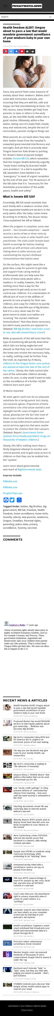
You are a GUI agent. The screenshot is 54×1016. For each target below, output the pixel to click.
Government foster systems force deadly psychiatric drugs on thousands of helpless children (26, 436)
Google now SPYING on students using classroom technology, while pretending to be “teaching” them (32, 854)
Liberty (17, 517)
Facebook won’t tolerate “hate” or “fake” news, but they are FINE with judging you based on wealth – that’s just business (31, 972)
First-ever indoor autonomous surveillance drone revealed (28, 942)
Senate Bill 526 (21, 158)
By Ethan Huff (29, 783)
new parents (29, 517)
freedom (31, 510)
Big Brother (35, 506)
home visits (41, 513)
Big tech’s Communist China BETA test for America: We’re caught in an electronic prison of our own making (31, 740)
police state (21, 524)
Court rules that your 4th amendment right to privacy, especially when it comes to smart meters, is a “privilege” (32, 898)
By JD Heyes (28, 860)
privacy (33, 524)
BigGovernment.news (29, 469)
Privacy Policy (27, 1010)
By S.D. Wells (29, 801)
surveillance (9, 527)
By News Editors (30, 745)
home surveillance (24, 513)
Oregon (7, 520)
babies (24, 506)
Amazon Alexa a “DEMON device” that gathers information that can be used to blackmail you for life (31, 777)
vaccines (32, 527)
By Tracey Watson (31, 716)
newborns (42, 517)
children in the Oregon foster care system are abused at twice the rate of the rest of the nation (26, 367)
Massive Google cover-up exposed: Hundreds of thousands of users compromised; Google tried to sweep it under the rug (32, 956)
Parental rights (32, 520)
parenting (8, 524)
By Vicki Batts (29, 769)
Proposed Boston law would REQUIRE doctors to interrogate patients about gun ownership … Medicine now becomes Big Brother (32, 725)
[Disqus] (27, 581)
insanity (7, 517)
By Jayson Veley (30, 979)
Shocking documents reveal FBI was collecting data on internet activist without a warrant (31, 809)
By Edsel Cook (29, 873)
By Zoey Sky (28, 759)
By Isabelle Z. (29, 936)
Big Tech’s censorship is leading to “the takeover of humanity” (30, 765)
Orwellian (17, 520)
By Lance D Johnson (31, 830)
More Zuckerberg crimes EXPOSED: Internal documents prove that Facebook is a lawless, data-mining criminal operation (31, 839)
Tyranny (22, 527)
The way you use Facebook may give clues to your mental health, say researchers (31, 753)
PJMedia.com (10, 481)
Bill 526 (22, 510)
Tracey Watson (23, 46)
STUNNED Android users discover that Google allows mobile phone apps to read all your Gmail (32, 986)
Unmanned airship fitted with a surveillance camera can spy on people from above (29, 867)
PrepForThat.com (12, 493)
